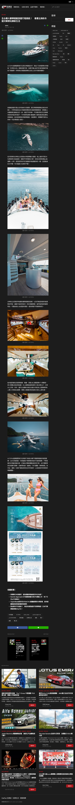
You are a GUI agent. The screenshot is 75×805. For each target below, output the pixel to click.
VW (63, 45)
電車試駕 (29, 731)
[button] (70, 2)
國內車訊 (4, 14)
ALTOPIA (18, 614)
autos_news (26, 614)
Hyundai (61, 42)
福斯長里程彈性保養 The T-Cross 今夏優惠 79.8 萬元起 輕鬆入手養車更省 (18, 694)
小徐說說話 (55, 39)
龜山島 (15, 620)
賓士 (69, 59)
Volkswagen (60, 51)
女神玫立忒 (29, 617)
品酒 (3, 771)
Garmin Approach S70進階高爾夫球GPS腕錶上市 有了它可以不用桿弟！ (20, 648)
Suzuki (60, 62)
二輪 (63, 53)
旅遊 (36, 617)
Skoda (54, 62)
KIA (53, 45)
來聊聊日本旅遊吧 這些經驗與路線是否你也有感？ (26, 594)
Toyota (60, 36)
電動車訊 (24, 731)
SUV (66, 36)
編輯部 (6, 25)
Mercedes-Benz (56, 53)
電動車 (68, 33)
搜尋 (53, 15)
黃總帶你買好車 (56, 59)
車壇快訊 (8, 690)
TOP (63, 33)
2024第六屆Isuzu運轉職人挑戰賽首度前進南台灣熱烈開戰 (56, 775)
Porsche (60, 48)
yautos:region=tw (37, 614)
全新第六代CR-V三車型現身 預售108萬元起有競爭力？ (36, 648)
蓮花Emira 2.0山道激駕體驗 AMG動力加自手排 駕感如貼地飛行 (56, 694)
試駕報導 (52, 690)
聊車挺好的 (55, 56)
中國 (65, 62)
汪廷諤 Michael (46, 704)
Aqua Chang (45, 785)
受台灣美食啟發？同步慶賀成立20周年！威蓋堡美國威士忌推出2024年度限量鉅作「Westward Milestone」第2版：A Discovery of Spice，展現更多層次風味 (19, 776)
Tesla (58, 45)
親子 (41, 617)
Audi (53, 51)
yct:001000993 (12, 617)
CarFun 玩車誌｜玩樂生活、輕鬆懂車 (14, 798)
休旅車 (67, 39)
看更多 (32, 705)
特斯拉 (66, 48)
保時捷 (63, 59)
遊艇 (10, 620)
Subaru (54, 65)
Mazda (61, 56)
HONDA (54, 42)
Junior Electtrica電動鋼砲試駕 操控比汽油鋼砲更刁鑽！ (18, 734)
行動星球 (54, 36)
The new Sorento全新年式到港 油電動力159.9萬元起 (56, 734)
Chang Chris (8, 704)
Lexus (54, 48)
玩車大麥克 (34, 642)
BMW (61, 39)
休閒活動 (21, 617)
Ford (67, 42)
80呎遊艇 (11, 614)
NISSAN (69, 45)
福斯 (68, 53)
